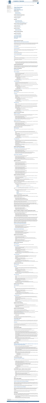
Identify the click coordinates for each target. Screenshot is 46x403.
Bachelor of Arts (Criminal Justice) (18, 13)
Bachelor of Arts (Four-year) (17, 12)
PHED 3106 (18, 193)
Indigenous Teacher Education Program (19, 21)
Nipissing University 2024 (20, 402)
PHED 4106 (21, 193)
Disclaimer (23, 402)
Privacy (25, 402)
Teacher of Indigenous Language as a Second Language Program (21, 22)
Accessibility (27, 402)
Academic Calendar (18, 1)
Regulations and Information (26, 5)
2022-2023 (15, 5)
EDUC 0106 (18, 186)
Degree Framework (9, 9)
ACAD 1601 (21, 79)
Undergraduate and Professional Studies (9, 6)
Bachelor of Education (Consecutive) (18, 20)
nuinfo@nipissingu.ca (9, 400)
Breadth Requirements (17, 8)
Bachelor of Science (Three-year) (18, 30)
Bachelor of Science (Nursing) (18, 32)
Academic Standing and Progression (9, 10)
